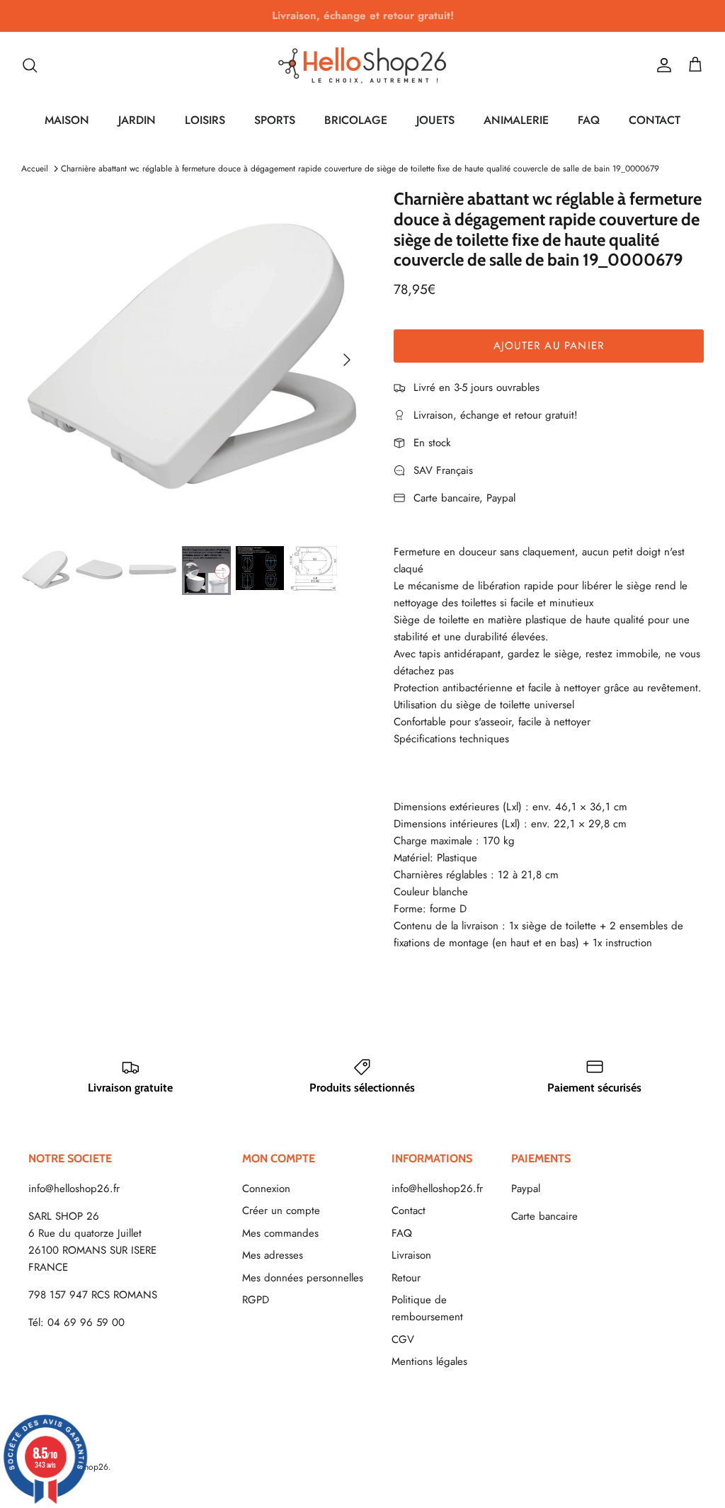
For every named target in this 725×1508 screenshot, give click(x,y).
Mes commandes (280, 1233)
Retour (406, 1278)
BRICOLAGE (355, 120)
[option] (191, 360)
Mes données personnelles (302, 1278)
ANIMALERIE (516, 120)
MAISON (67, 120)
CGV (403, 1339)
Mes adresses (272, 1255)
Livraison (411, 1255)
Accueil (34, 168)
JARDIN (137, 120)
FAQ (589, 120)
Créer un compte (281, 1210)
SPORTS (274, 120)
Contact (409, 1210)
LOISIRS (205, 120)
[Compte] (661, 65)
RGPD (255, 1300)
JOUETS (435, 120)
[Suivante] (346, 359)
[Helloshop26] (362, 65)
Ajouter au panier (548, 345)
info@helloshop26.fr (74, 1188)
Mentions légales (429, 1361)
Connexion (266, 1188)
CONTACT (654, 120)
